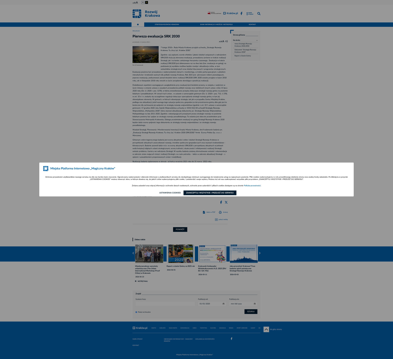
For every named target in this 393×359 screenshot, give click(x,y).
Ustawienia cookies (170, 193)
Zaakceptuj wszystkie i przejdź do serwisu (210, 193)
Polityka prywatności (252, 186)
